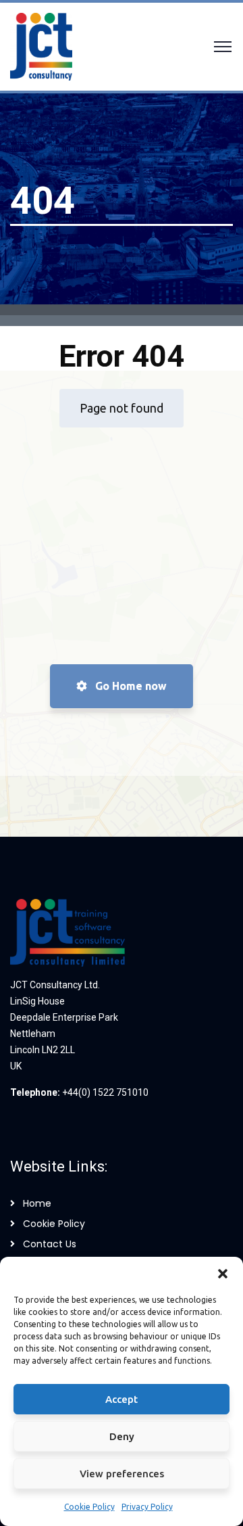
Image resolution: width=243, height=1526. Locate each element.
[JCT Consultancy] (41, 45)
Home (37, 1203)
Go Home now (129, 686)
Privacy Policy (147, 1506)
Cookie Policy (89, 1506)
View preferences (122, 1473)
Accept (121, 1399)
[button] (223, 1273)
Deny (121, 1436)
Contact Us (49, 1244)
